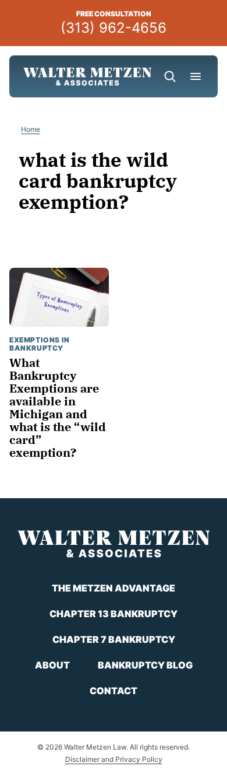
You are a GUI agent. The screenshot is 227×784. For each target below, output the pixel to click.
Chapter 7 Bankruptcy (113, 639)
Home (30, 129)
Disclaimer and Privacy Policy (113, 759)
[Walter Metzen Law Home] (87, 76)
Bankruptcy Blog (145, 665)
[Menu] (195, 76)
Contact (113, 690)
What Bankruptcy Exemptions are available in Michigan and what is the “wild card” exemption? (57, 407)
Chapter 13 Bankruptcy (113, 614)
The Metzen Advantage (113, 588)
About (52, 665)
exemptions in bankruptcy (39, 343)
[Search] (170, 76)
